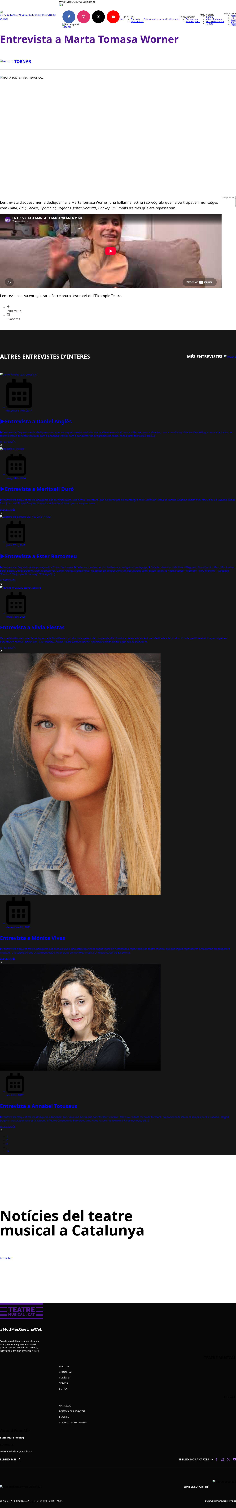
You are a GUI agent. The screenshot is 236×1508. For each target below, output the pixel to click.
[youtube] (113, 16)
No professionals (215, 21)
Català (209, 16)
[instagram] (83, 16)
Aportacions (137, 21)
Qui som (135, 19)
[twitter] (98, 16)
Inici (122, 19)
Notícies (175, 19)
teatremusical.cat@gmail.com (16, 1451)
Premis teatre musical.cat (157, 19)
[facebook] (68, 16)
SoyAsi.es (231, 1501)
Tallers (209, 23)
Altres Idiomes (214, 19)
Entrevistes (192, 19)
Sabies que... (193, 21)
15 (7, 1151)
